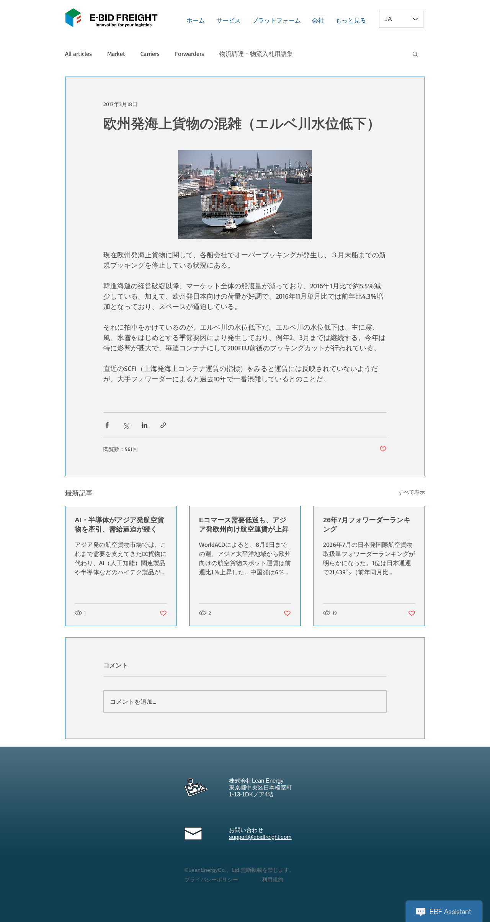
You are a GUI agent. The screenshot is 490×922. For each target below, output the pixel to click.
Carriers (150, 53)
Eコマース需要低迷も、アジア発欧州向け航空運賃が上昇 (244, 524)
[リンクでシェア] (163, 425)
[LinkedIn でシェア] (144, 425)
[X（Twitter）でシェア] (125, 425)
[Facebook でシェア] (107, 425)
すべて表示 (411, 492)
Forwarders (189, 53)
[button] (415, 54)
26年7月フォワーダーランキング (366, 524)
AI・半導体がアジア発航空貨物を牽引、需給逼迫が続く (119, 524)
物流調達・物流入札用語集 (256, 53)
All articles (78, 53)
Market (116, 53)
